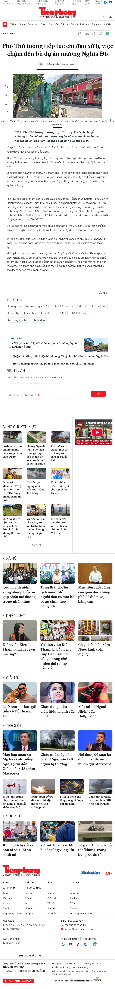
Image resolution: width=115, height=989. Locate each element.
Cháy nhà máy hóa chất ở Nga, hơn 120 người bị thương (56, 759)
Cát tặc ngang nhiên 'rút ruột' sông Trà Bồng (35, 488)
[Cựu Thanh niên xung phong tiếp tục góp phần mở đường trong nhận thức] (20, 573)
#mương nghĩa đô (36, 306)
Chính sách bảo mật (29, 955)
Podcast (75, 882)
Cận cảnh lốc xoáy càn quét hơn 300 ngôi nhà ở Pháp (100, 800)
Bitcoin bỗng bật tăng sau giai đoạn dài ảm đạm (71, 800)
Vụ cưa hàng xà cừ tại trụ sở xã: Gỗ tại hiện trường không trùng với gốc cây (36, 527)
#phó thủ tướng (78, 313)
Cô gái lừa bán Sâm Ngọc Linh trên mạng (94, 649)
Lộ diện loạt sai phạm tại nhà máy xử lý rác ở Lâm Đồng (12, 451)
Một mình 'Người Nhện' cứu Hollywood (92, 711)
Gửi (98, 393)
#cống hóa (14, 306)
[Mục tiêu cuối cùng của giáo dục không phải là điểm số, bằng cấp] (95, 573)
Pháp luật (85, 24)
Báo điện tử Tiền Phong (57, 12)
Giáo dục (7, 908)
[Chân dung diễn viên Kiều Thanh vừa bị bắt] (57, 692)
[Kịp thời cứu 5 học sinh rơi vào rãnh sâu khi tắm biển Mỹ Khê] (60, 510)
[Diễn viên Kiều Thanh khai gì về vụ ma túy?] (20, 630)
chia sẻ (80, 34)
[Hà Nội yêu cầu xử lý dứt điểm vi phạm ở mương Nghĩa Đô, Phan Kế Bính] (96, 345)
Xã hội (13, 24)
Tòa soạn (8, 921)
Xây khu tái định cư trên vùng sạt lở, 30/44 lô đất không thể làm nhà (12, 527)
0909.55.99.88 (72, 925)
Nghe (6, 87)
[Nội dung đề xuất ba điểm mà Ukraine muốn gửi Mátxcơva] (95, 740)
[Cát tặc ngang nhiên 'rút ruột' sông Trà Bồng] (36, 473)
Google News (108, 34)
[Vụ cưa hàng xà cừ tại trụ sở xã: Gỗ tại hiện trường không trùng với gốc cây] (36, 510)
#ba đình (46, 313)
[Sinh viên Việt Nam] (90, 873)
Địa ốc (43, 24)
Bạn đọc (9, 33)
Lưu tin (6, 103)
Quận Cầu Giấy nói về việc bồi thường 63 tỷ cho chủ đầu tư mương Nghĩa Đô (60, 356)
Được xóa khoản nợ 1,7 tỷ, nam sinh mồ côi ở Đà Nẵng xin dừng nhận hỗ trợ (12, 491)
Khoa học (29, 908)
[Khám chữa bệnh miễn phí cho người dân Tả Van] (60, 473)
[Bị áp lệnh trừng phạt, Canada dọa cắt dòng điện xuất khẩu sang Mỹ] (15, 786)
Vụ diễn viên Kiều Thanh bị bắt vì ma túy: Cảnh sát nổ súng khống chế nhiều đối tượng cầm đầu (55, 656)
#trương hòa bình (18, 320)
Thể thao (96, 24)
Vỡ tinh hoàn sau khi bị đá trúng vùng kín (57, 847)
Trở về (6, 120)
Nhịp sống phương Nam (81, 913)
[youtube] (110, 2)
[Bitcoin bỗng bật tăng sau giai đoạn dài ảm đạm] (72, 786)
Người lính (108, 24)
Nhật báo (30, 882)
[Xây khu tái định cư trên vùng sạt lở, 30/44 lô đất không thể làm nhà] (12, 510)
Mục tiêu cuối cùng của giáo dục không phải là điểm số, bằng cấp (94, 594)
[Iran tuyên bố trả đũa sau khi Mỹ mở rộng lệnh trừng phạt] (43, 786)
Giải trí (12, 677)
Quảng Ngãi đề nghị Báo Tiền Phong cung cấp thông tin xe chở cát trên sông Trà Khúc (36, 454)
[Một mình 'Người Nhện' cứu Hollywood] (95, 692)
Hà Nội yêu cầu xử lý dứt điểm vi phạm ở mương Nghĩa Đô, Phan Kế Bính (43, 344)
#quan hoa (30, 313)
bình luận (101, 34)
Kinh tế (22, 24)
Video (6, 882)
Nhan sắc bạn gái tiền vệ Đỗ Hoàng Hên (19, 711)
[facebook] (105, 2)
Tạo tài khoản (32, 376)
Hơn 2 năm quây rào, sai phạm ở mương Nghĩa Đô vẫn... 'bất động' (54, 363)
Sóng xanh (33, 24)
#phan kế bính (60, 306)
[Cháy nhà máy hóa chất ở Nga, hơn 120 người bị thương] (57, 740)
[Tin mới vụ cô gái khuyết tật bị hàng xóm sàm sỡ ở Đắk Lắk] (60, 437)
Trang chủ (5, 24)
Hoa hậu (51, 908)
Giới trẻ (74, 24)
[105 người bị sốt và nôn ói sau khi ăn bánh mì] (20, 831)
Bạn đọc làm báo (20, 981)
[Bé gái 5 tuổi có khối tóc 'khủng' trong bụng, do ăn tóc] (95, 831)
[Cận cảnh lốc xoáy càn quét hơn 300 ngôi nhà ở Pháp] (101, 786)
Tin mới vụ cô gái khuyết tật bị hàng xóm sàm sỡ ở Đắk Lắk (59, 453)
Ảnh (49, 882)
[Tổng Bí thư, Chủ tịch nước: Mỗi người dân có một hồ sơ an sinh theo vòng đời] (57, 573)
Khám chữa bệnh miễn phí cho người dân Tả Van (60, 488)
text (87, 34)
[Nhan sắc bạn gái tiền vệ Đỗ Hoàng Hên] (20, 692)
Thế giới (64, 24)
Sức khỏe (53, 24)
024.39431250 (13, 929)
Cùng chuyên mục (19, 426)
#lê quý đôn (99, 306)
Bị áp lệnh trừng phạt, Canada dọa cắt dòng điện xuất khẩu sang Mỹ (14, 802)
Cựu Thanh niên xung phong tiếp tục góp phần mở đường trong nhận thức (19, 594)
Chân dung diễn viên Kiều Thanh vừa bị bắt (57, 711)
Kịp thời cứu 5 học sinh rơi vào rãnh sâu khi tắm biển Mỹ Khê (59, 526)
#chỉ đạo (39, 320)
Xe (26, 903)
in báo (94, 34)
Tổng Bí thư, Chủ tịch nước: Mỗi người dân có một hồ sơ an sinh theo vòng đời (57, 596)
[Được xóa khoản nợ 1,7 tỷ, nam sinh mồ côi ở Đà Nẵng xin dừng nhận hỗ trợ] (12, 473)
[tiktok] (79, 944)
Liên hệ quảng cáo (72, 921)
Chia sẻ (6, 95)
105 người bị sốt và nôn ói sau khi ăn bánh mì (18, 850)
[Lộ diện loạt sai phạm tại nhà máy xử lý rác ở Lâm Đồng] (12, 437)
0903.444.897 (13, 943)
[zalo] (87, 944)
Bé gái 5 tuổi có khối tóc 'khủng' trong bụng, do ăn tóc (95, 850)
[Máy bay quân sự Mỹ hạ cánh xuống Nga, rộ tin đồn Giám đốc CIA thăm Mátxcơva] (20, 740)
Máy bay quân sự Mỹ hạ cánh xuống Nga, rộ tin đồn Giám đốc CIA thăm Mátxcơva (19, 764)
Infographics (33, 887)
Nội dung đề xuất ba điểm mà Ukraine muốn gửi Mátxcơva (94, 759)
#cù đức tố (80, 306)
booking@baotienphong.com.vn (79, 929)
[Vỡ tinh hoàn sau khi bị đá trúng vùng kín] (57, 831)
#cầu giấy (13, 313)
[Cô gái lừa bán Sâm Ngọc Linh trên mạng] (95, 630)
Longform (9, 887)
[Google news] (96, 944)
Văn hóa (51, 903)
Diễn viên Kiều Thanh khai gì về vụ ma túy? (19, 649)
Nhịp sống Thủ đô (55, 913)
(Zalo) (83, 925)
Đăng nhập (12, 376)
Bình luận (6, 112)
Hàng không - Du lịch (13, 913)
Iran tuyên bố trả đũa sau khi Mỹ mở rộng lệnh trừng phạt (42, 802)
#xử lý (60, 313)
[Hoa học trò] (108, 873)
